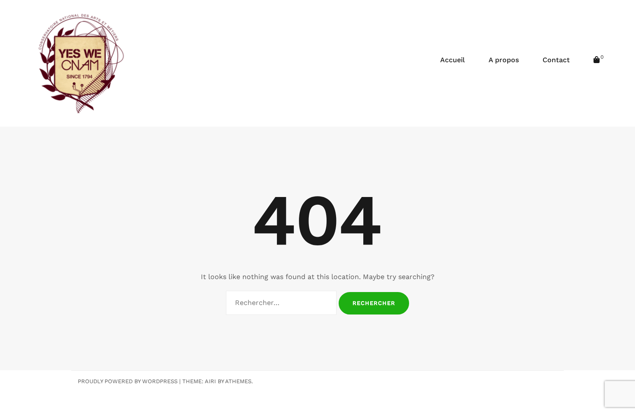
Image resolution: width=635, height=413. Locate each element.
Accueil (452, 60)
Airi (210, 381)
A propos (504, 60)
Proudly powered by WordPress (128, 381)
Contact (556, 60)
